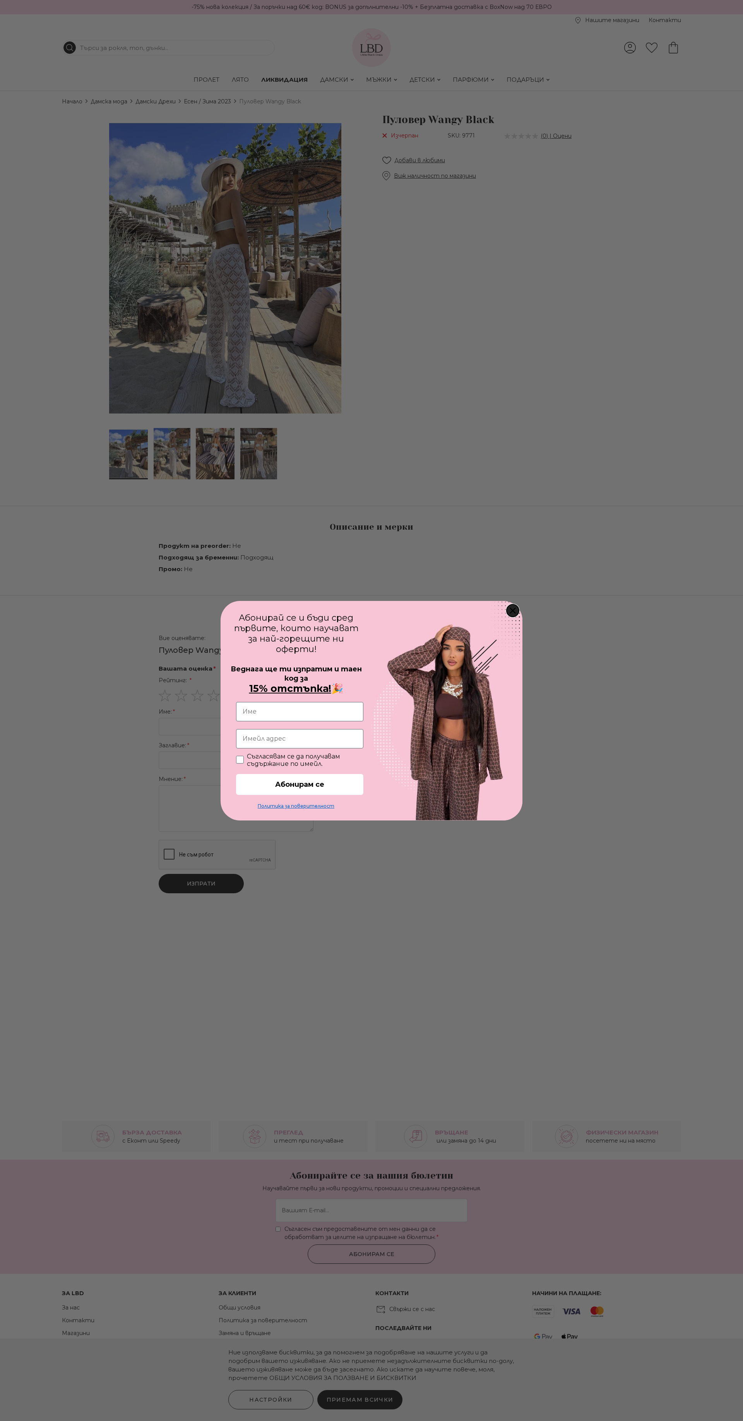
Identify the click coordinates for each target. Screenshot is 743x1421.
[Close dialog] (512, 610)
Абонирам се (299, 784)
